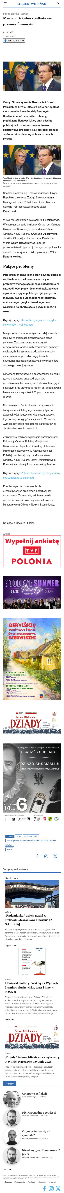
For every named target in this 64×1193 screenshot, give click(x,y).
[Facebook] (16, 54)
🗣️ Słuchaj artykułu (14, 40)
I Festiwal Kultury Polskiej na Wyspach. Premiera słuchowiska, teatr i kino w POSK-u (32, 987)
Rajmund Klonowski (30, 1116)
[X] (23, 54)
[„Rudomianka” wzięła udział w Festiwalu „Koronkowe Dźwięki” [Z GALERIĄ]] (32, 894)
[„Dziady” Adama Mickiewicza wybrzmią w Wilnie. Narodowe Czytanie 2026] (32, 1035)
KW (12, 32)
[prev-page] (5, 1169)
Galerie (8, 912)
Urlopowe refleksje (34, 1093)
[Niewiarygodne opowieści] (12, 1117)
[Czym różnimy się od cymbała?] (12, 1136)
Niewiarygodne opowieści (39, 1112)
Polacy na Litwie (30, 836)
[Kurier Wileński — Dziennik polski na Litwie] (32, 3)
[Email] (37, 54)
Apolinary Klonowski (30, 1138)
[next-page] (10, 1169)
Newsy (24, 13)
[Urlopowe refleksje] (12, 1099)
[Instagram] (46, 856)
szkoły (9, 849)
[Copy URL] (44, 54)
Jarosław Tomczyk (29, 1097)
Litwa (18, 836)
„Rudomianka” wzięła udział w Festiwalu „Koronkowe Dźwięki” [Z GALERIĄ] (28, 920)
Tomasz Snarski (53, 1079)
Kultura (8, 979)
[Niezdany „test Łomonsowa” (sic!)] (12, 1155)
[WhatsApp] (30, 54)
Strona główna (11, 13)
